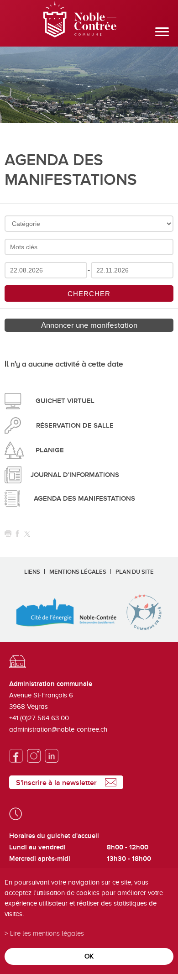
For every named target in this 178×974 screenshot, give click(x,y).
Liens (32, 572)
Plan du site (134, 572)
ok (89, 956)
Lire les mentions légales (47, 933)
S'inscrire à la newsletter (56, 782)
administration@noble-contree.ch (58, 729)
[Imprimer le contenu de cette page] (8, 533)
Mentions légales (77, 572)
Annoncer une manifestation (89, 325)
